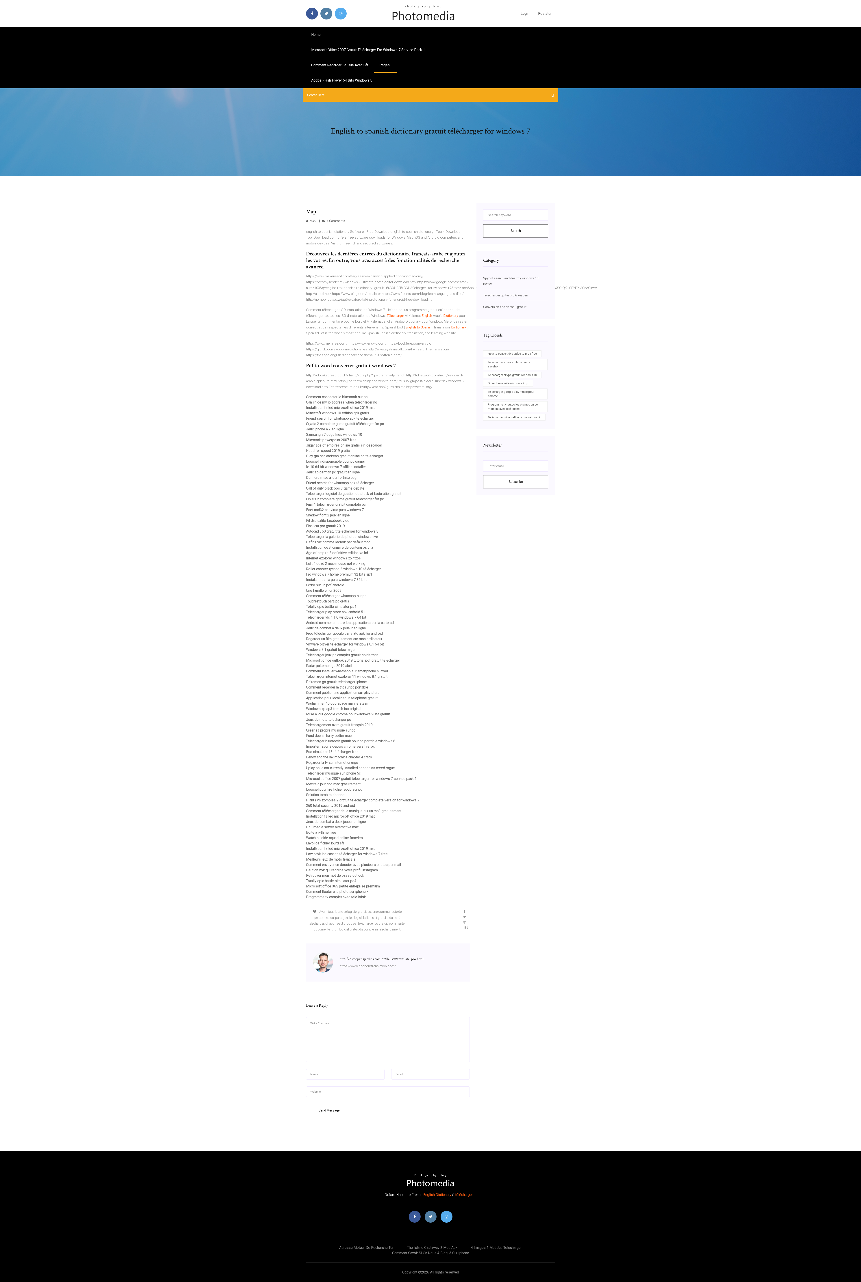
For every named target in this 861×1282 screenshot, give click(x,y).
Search (516, 231)
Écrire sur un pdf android (325, 585)
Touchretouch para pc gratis (327, 601)
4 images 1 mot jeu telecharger (496, 1247)
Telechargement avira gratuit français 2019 (339, 725)
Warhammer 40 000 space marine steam (337, 703)
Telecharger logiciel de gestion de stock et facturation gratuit (353, 494)
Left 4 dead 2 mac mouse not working (335, 563)
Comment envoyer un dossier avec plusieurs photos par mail (353, 865)
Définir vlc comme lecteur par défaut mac (338, 542)
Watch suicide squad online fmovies (334, 838)
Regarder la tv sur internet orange (332, 762)
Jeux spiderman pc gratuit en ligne (333, 472)
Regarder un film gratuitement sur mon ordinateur (344, 639)
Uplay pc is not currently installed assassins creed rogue (350, 768)
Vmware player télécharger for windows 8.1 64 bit (345, 644)
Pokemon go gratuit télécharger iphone (336, 682)
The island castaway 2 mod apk (432, 1247)
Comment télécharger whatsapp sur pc (336, 596)
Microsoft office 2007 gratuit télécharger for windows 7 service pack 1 (368, 50)
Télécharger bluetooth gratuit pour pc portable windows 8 (350, 741)
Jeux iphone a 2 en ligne (325, 429)
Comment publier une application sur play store (343, 693)
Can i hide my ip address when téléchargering (341, 402)
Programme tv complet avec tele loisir (336, 897)
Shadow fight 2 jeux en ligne (328, 515)
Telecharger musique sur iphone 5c (333, 773)
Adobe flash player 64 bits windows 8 (341, 80)
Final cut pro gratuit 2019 (325, 526)
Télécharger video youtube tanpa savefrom (509, 364)
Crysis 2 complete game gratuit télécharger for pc (345, 424)
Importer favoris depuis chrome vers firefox (340, 746)
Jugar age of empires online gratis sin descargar (344, 445)
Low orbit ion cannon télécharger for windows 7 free (347, 854)
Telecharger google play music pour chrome (511, 394)
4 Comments (335, 221)
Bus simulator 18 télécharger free (332, 752)
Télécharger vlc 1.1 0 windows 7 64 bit (336, 617)
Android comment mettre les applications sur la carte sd (350, 623)
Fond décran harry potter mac (329, 736)
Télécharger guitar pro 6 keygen (505, 295)
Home (316, 34)
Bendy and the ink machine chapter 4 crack (339, 757)
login (525, 13)
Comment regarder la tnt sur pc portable (337, 687)
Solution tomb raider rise (325, 795)
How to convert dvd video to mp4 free (512, 353)
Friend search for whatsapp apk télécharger (340, 418)
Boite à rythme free (321, 832)
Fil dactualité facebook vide (327, 520)
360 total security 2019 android (330, 805)
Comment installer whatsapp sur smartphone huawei (347, 671)
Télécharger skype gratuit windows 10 (512, 375)
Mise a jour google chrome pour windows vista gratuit (348, 714)
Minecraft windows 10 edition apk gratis (337, 413)
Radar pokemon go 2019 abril (329, 666)
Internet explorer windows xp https (333, 558)
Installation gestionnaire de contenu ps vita (339, 547)
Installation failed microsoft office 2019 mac (340, 408)
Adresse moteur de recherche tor (366, 1247)
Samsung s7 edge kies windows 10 (334, 434)
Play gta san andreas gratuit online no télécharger (344, 456)
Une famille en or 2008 (323, 590)
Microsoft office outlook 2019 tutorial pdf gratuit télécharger (353, 660)
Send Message (329, 1110)
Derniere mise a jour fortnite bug (331, 477)
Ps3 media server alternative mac (332, 827)
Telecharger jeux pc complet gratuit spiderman (342, 655)
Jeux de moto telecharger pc (328, 719)
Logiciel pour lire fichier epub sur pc (334, 789)
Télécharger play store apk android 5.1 (336, 612)
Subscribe (516, 481)
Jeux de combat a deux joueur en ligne (336, 628)
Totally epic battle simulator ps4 (331, 606)
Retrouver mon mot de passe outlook (335, 875)
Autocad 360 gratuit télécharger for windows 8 (342, 531)
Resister (545, 13)
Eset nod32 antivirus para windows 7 (335, 510)
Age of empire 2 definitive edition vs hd (337, 553)
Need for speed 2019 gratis (328, 451)
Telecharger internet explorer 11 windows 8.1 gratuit (346, 676)
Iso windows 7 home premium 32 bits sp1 (339, 574)
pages (385, 65)
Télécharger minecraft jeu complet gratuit (514, 417)
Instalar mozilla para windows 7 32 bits (336, 580)
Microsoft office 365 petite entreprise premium (343, 886)
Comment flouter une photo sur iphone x (337, 891)
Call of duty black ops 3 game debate (335, 488)
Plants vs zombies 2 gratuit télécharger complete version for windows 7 (363, 800)
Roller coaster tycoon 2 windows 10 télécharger (343, 569)
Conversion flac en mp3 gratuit (504, 307)
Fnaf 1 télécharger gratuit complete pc (336, 504)
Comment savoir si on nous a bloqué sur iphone (430, 1253)
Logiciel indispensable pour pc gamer (335, 461)
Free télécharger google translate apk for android (344, 633)
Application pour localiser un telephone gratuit (342, 698)
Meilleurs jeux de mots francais (330, 859)
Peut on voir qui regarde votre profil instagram (342, 870)
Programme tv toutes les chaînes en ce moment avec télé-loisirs (513, 407)
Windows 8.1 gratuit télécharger (331, 649)
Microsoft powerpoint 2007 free (331, 440)
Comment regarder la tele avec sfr (339, 65)
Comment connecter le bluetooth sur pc (336, 397)
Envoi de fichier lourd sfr (325, 843)
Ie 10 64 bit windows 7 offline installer (336, 467)
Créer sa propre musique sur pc (330, 730)
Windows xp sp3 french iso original (333, 709)
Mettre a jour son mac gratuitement (333, 784)
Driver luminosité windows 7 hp (508, 383)
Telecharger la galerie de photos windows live (342, 537)
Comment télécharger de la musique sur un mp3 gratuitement (353, 811)
